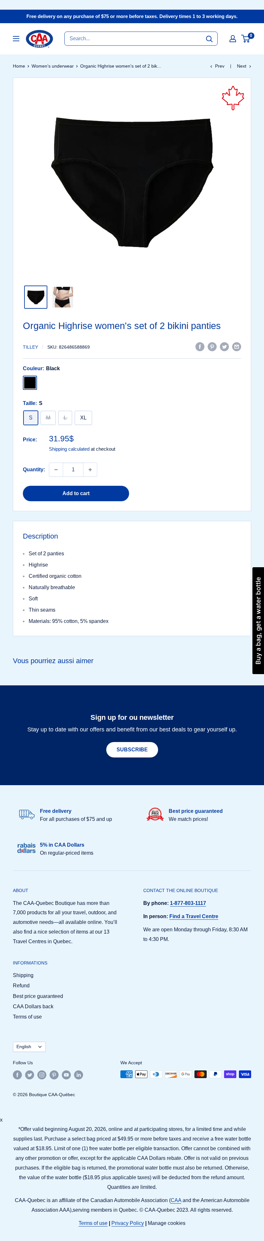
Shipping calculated (69, 449)
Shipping (23, 975)
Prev (219, 66)
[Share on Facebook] (199, 346)
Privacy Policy (127, 1223)
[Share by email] (236, 346)
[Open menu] (16, 38)
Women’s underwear (53, 66)
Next (241, 66)
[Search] (209, 38)
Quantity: (34, 469)
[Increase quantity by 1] (90, 469)
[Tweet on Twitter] (224, 346)
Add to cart (76, 493)
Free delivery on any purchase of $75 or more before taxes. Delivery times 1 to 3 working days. (132, 16)
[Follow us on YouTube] (66, 1074)
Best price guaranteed (38, 996)
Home (19, 66)
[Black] (30, 383)
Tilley (30, 347)
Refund (21, 985)
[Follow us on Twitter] (29, 1074)
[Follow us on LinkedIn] (78, 1074)
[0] (246, 38)
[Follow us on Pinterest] (54, 1074)
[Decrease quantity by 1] (56, 469)
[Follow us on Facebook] (17, 1074)
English (23, 1046)
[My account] (233, 38)
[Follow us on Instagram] (41, 1074)
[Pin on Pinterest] (212, 346)
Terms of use (27, 1017)
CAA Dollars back (33, 1006)
